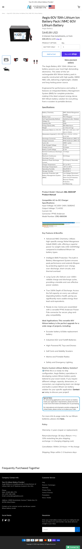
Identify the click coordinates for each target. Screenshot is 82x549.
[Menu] (10, 7)
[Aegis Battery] (41, 7)
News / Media (46, 498)
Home (3, 13)
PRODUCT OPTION (49, 43)
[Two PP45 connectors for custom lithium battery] (35, 60)
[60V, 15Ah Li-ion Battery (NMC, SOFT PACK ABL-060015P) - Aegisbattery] (6, 60)
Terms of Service (47, 492)
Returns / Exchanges (48, 485)
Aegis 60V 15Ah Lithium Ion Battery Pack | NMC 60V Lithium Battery (24, 13)
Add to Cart (51, 54)
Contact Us (73, 547)
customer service (17, 506)
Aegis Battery (47, 28)
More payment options (71, 61)
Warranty (45, 487)
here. (62, 419)
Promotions (45, 495)
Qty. (63, 43)
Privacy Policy (46, 490)
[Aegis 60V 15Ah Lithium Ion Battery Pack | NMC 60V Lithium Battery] (6, 69)
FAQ (43, 482)
